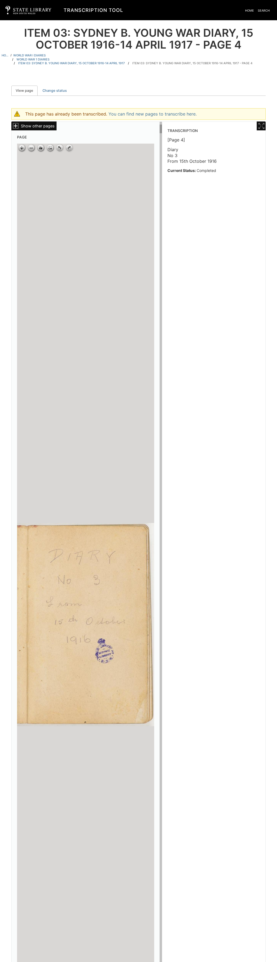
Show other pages (38, 126)
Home (249, 10)
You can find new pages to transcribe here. (152, 114)
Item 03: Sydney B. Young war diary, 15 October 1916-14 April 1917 (71, 63)
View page (27, 91)
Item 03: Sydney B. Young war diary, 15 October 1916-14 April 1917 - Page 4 (192, 63)
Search (264, 10)
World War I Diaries (29, 55)
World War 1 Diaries (33, 59)
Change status (54, 91)
